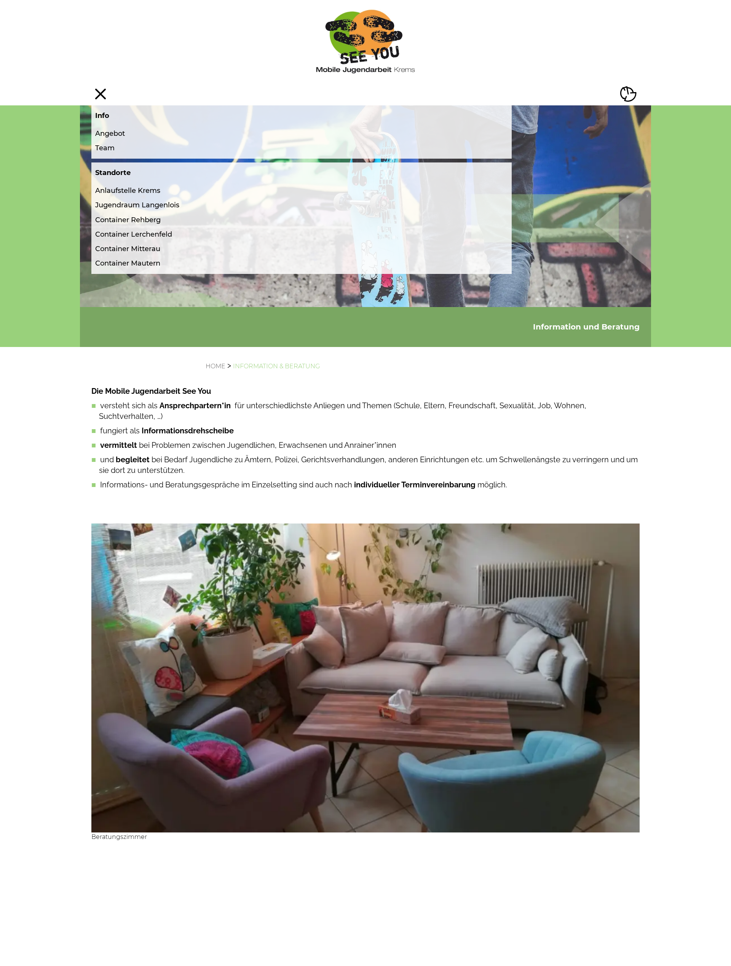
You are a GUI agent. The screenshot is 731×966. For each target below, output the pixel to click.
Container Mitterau (127, 249)
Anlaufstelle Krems (127, 190)
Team (105, 148)
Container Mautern (127, 263)
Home (215, 366)
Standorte (113, 173)
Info (102, 115)
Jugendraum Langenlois (137, 205)
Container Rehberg (128, 220)
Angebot (110, 133)
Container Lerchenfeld (133, 234)
